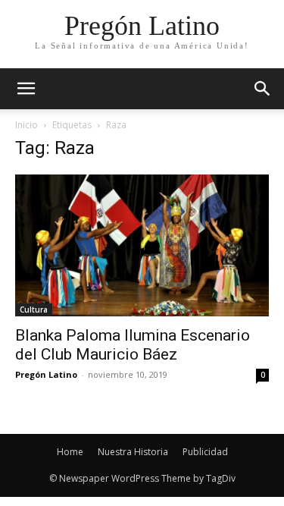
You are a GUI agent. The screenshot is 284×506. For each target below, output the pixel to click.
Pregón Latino (46, 374)
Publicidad (205, 451)
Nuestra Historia (133, 451)
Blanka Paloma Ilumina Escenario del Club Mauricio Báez (132, 344)
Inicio (26, 124)
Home (70, 451)
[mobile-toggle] (26, 88)
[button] (263, 88)
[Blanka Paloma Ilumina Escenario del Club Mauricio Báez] (142, 245)
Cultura (34, 309)
